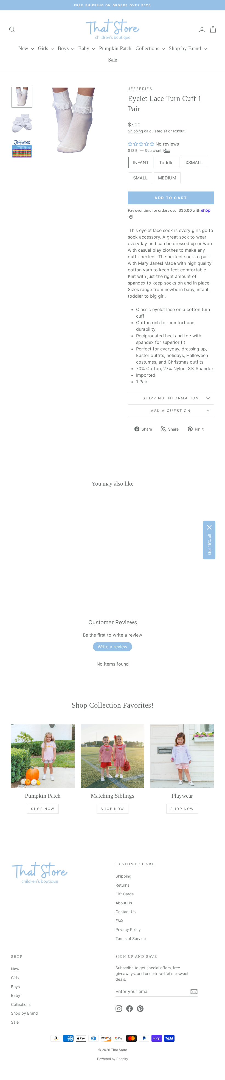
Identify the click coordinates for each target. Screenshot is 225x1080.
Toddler (167, 162)
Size (145, 150)
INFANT (141, 162)
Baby (84, 48)
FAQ (119, 920)
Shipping (135, 131)
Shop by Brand (186, 48)
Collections (148, 48)
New (24, 48)
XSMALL (194, 162)
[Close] (209, 527)
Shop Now (42, 809)
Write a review (112, 646)
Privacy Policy (128, 929)
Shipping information (171, 398)
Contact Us (126, 911)
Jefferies (140, 88)
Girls (43, 48)
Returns (122, 885)
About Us (124, 903)
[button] (141, 144)
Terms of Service (131, 938)
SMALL (140, 178)
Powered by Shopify (112, 1059)
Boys (64, 48)
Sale (112, 60)
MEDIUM (167, 178)
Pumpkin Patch (115, 48)
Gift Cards (125, 894)
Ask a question (171, 410)
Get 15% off (209, 544)
